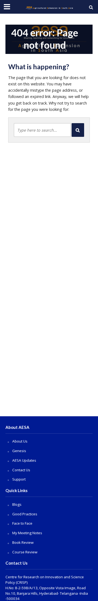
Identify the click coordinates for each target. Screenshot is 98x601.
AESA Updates (24, 460)
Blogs (17, 504)
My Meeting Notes (27, 532)
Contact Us (21, 469)
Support (19, 479)
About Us (19, 441)
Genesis (19, 450)
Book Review (22, 542)
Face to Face (22, 523)
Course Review (24, 552)
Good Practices (24, 514)
